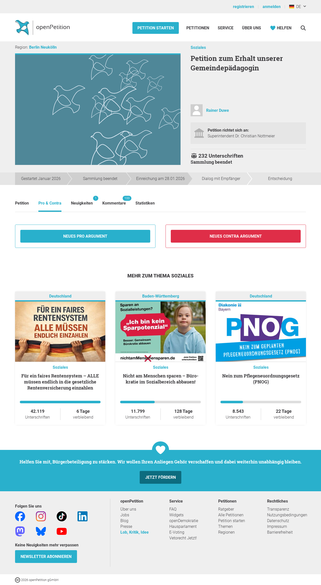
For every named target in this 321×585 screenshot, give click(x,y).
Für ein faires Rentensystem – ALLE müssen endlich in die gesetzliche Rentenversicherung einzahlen (60, 382)
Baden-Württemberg (160, 296)
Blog (124, 520)
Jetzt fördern (160, 477)
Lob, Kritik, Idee (134, 532)
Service (225, 28)
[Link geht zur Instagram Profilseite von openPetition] (41, 516)
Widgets (176, 515)
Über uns (128, 509)
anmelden (272, 6)
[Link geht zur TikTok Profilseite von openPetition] (62, 516)
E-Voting (176, 532)
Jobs (124, 515)
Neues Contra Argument (236, 236)
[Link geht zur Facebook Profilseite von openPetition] (20, 516)
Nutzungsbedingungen (287, 515)
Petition (22, 203)
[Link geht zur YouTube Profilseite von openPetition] (62, 531)
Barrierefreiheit (280, 532)
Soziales (198, 47)
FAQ (173, 509)
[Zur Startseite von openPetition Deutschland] (43, 27)
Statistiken (145, 203)
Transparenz (278, 509)
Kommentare (114, 201)
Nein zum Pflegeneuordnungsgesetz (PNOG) (260, 379)
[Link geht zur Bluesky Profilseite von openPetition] (41, 531)
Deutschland (60, 296)
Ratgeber (226, 509)
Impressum (277, 526)
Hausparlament (183, 526)
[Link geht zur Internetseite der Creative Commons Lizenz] (18, 579)
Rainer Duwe (217, 110)
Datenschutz (278, 520)
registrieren (243, 6)
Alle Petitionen (231, 515)
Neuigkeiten (82, 201)
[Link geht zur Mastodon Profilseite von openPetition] (20, 531)
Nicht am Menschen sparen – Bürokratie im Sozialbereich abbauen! (160, 379)
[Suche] (303, 28)
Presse (126, 526)
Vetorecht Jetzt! (183, 538)
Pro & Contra (49, 203)
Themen (225, 526)
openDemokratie (183, 520)
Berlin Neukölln (43, 47)
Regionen (226, 532)
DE (297, 6)
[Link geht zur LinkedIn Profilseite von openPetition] (82, 516)
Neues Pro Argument (85, 236)
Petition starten (155, 28)
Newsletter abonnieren (46, 556)
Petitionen (198, 28)
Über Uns (251, 28)
